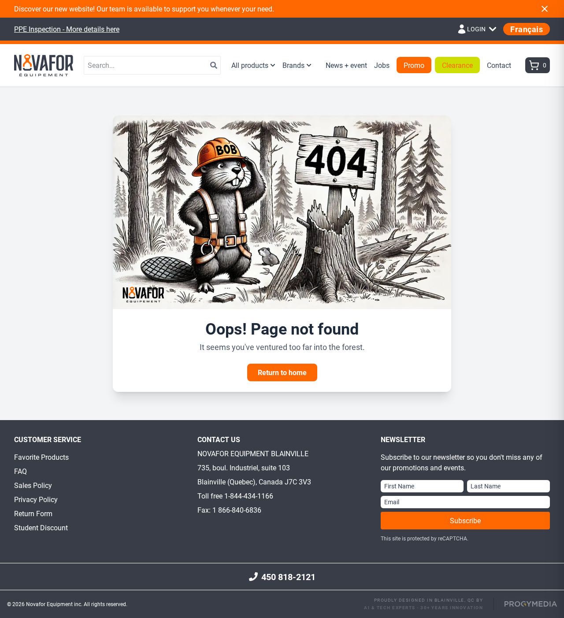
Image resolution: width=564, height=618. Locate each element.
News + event (346, 65)
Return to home (282, 372)
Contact (499, 65)
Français (526, 29)
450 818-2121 (288, 576)
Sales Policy (33, 485)
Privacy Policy (36, 499)
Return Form (33, 513)
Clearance (457, 65)
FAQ (20, 471)
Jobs (382, 65)
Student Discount (41, 527)
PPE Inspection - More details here (66, 29)
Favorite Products (41, 457)
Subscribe (465, 520)
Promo (414, 65)
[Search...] (213, 65)
